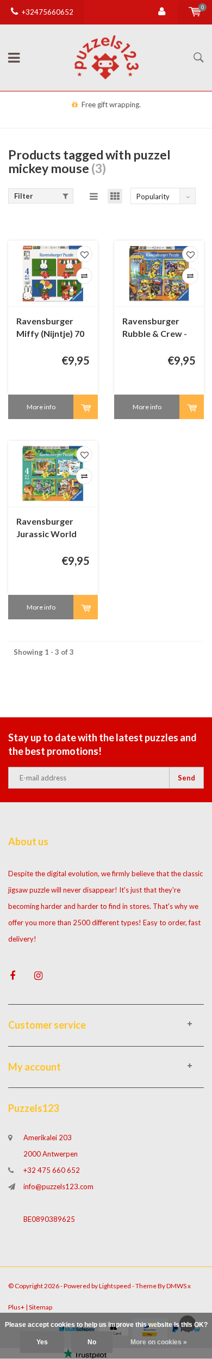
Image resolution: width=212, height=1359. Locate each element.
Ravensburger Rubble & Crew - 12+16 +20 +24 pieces (154, 328)
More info (41, 407)
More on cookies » (158, 1342)
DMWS (176, 1286)
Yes (42, 1342)
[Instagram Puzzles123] (38, 975)
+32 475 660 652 (51, 1170)
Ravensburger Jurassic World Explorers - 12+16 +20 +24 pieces (52, 528)
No (92, 1342)
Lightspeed (115, 1286)
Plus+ (16, 1307)
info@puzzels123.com (58, 1186)
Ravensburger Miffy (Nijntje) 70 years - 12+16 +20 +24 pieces (52, 328)
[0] (195, 12)
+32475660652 (47, 12)
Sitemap (40, 1307)
